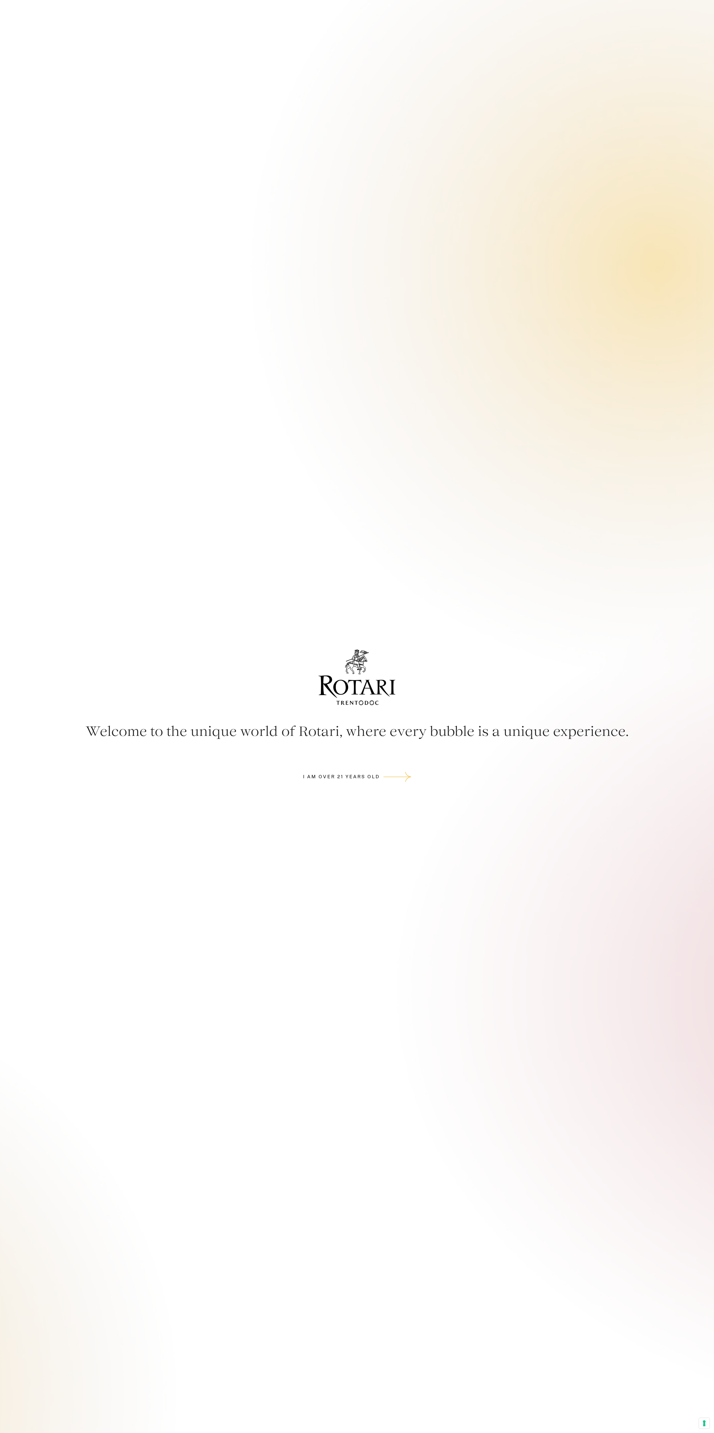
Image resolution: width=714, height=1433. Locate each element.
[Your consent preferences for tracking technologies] (704, 1423)
